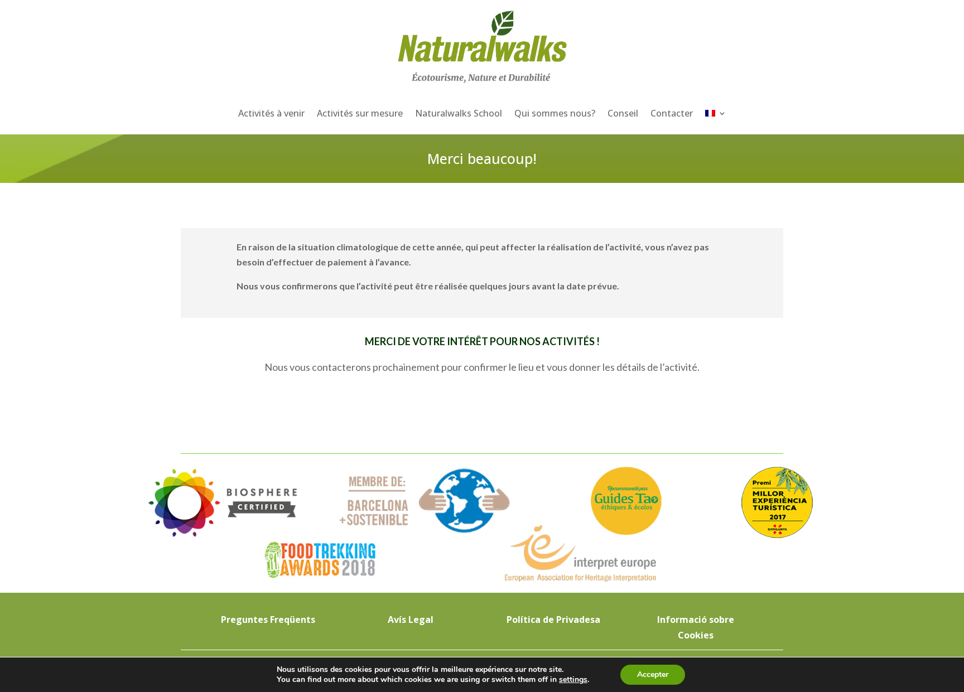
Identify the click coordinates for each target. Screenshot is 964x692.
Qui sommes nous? (554, 113)
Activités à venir (271, 113)
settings (573, 680)
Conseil (623, 113)
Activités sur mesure (360, 113)
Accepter (652, 674)
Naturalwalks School (458, 113)
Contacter (671, 113)
